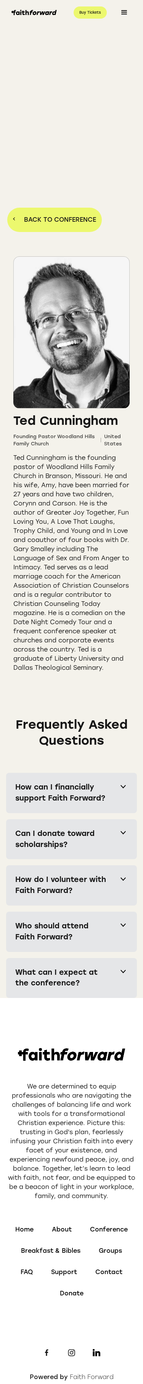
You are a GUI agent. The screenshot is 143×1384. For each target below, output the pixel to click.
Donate (72, 1293)
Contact (108, 1272)
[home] (32, 12)
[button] (124, 12)
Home (24, 1229)
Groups (110, 1250)
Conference (109, 1229)
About (62, 1229)
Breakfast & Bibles (50, 1250)
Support (64, 1272)
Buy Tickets (90, 12)
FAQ (27, 1272)
